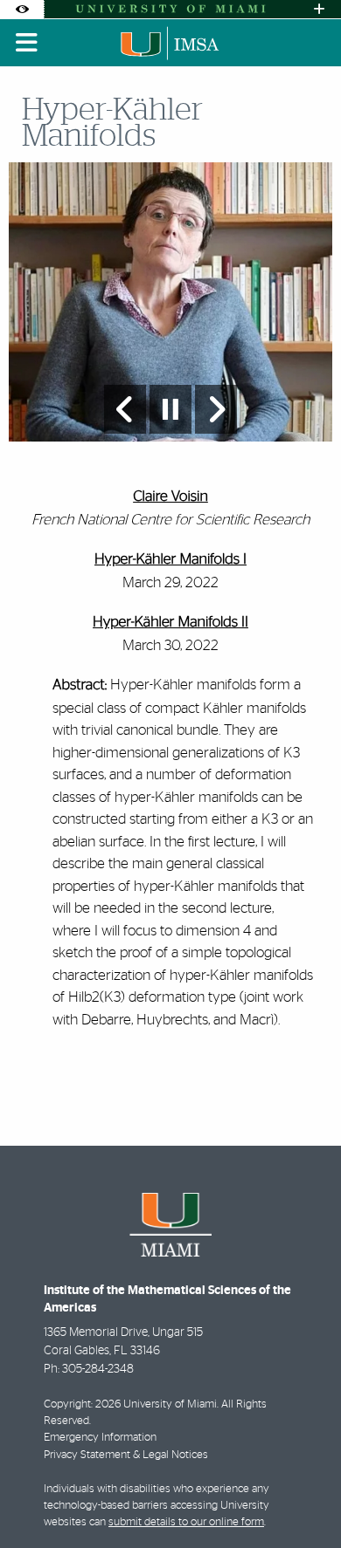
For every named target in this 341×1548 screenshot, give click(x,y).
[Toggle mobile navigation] (27, 42)
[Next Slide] (216, 409)
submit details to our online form (186, 1522)
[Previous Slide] (125, 409)
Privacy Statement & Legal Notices (126, 1455)
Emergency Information (100, 1437)
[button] (303, 1499)
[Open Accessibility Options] (22, 9)
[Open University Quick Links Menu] (319, 9)
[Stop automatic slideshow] (170, 409)
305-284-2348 (98, 1369)
